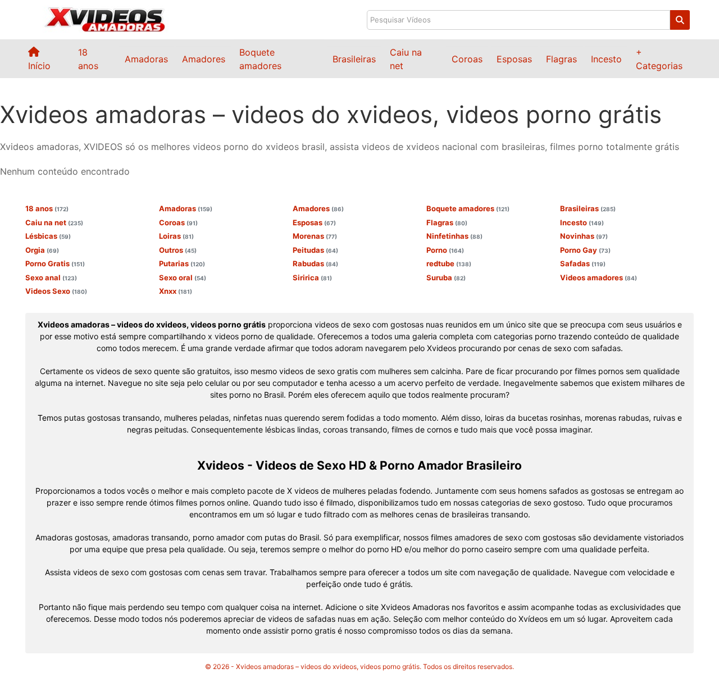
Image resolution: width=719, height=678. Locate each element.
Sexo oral (182, 277)
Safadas (583, 263)
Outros (178, 249)
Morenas (315, 235)
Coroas (467, 59)
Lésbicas (48, 235)
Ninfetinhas (454, 235)
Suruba (446, 277)
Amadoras (146, 59)
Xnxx (175, 290)
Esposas (514, 59)
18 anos (47, 208)
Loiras (176, 235)
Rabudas (315, 263)
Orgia (42, 249)
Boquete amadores (467, 208)
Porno (445, 249)
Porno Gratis (55, 263)
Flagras (561, 59)
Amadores (203, 59)
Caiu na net (54, 222)
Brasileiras (354, 59)
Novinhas (584, 235)
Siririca (312, 277)
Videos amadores (598, 277)
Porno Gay (585, 249)
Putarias (182, 263)
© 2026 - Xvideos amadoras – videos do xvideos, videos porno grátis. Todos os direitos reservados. (359, 666)
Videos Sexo (56, 290)
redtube (448, 263)
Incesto (606, 59)
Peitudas (315, 249)
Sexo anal (51, 277)
